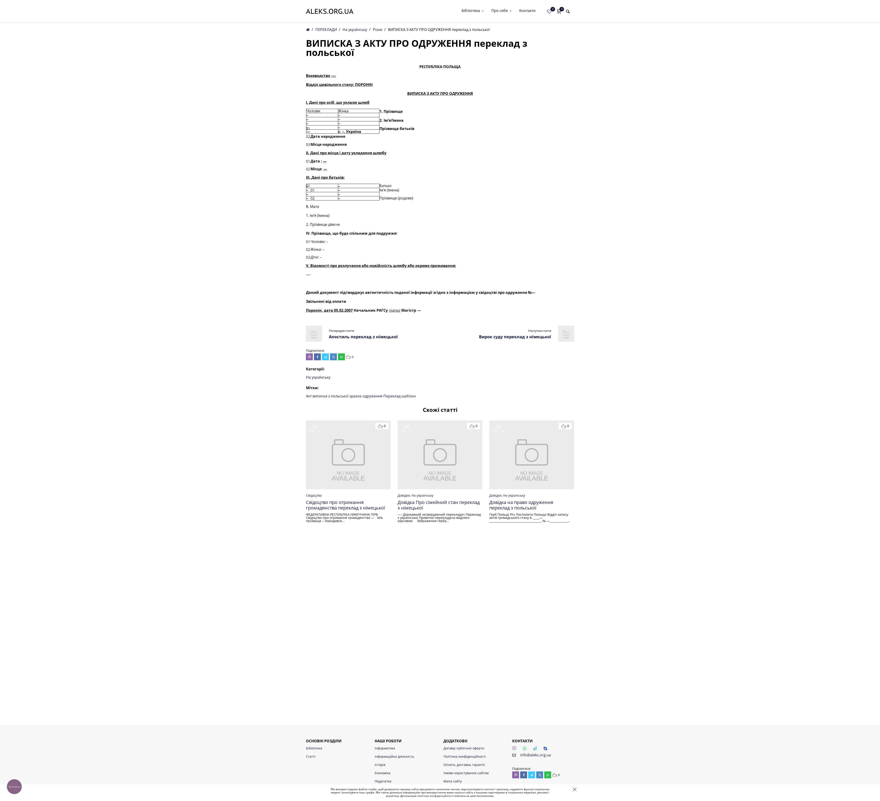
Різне (377, 29)
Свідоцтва (314, 495)
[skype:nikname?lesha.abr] (546, 749)
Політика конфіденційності (464, 756)
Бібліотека (471, 11)
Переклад (392, 396)
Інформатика (385, 748)
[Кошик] (559, 11)
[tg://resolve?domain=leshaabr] (536, 749)
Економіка (382, 773)
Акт (309, 396)
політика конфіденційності (435, 796)
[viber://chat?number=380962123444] (515, 749)
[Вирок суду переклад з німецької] (566, 340)
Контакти (527, 11)
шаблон (409, 396)
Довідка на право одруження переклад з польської (521, 505)
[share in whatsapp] (341, 356)
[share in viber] (309, 356)
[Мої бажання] (549, 11)
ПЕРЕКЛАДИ (326, 29)
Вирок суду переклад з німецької (515, 336)
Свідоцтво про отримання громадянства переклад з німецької (345, 505)
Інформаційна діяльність (394, 756)
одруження (373, 396)
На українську (355, 29)
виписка (320, 396)
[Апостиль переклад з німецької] (314, 340)
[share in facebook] (317, 356)
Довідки (404, 495)
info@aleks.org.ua (535, 755)
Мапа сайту (452, 781)
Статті (311, 756)
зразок (356, 396)
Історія (380, 764)
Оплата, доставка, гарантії (464, 764)
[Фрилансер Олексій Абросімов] (329, 11)
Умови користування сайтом (466, 773)
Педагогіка (383, 781)
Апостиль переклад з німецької (363, 336)
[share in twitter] (333, 356)
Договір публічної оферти (463, 748)
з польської (338, 396)
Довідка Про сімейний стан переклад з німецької (439, 505)
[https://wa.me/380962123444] (525, 749)
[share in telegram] (325, 356)
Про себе (499, 11)
